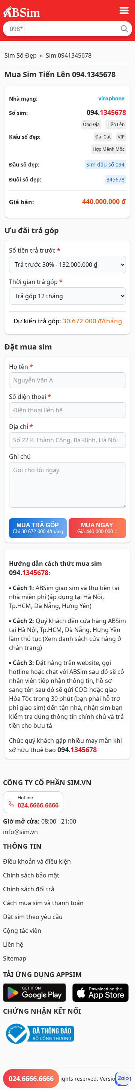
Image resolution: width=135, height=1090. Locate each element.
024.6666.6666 (38, 805)
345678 (115, 179)
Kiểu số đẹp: (24, 136)
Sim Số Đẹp (20, 55)
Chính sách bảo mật (31, 875)
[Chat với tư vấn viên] (122, 1078)
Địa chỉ (21, 426)
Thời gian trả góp (36, 282)
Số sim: (18, 112)
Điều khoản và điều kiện (37, 861)
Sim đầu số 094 (105, 164)
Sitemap (14, 958)
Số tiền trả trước (34, 250)
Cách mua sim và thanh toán (43, 903)
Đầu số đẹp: (24, 164)
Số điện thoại (30, 397)
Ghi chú (20, 456)
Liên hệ (13, 944)
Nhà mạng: (23, 98)
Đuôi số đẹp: (25, 179)
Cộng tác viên (22, 930)
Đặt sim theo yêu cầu (33, 917)
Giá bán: (21, 202)
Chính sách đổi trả (28, 889)
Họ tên (21, 367)
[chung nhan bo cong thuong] (67, 1034)
